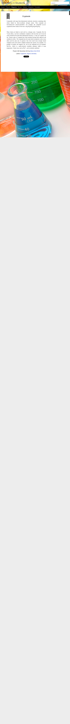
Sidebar (25, 7)
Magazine (14, 7)
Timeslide (37, 7)
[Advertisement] (55, 40)
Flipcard (8, 7)
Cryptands (26, 16)
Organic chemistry (31, 53)
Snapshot (30, 7)
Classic (3, 7)
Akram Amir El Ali (35, 51)
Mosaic (20, 7)
